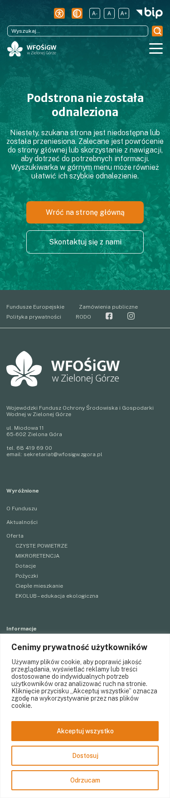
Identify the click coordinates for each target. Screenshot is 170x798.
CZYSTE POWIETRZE (41, 546)
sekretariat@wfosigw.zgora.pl (63, 454)
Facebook (109, 316)
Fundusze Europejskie (35, 307)
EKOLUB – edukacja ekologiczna (56, 596)
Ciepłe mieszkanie (39, 586)
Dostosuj (85, 755)
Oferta (15, 536)
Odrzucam (85, 780)
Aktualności (22, 522)
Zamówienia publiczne (108, 307)
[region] (85, 716)
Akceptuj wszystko (85, 731)
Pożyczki (26, 576)
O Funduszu (21, 508)
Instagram (131, 316)
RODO (83, 317)
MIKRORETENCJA (37, 556)
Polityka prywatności (33, 317)
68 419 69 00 (34, 448)
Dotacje (25, 566)
